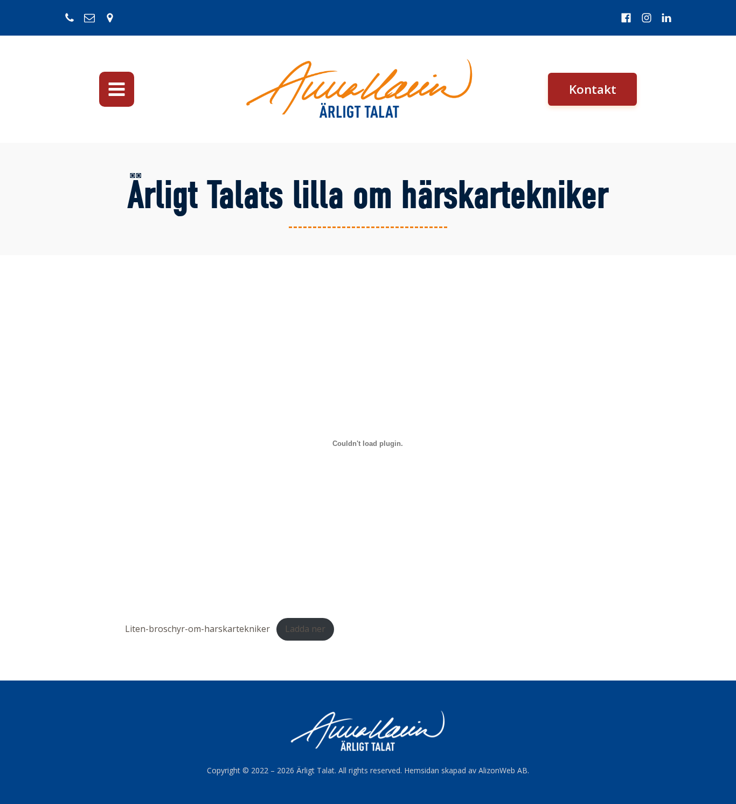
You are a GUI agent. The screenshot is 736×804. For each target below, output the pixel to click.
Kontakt (592, 89)
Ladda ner (305, 629)
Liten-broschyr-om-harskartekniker (197, 629)
